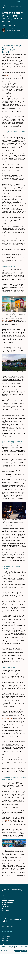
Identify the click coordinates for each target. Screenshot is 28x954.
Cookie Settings (6, 936)
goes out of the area (7, 320)
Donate (4, 909)
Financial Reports (7, 911)
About (4, 896)
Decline (17, 950)
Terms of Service (6, 938)
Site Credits (5, 940)
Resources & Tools (7, 902)
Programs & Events (8, 898)
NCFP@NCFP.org (7, 931)
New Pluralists (5, 820)
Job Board (5, 906)
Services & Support (8, 900)
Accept (24, 950)
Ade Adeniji (9, 29)
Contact (4, 904)
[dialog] (14, 949)
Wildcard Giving (9, 75)
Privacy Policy (5, 935)
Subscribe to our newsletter (12, 889)
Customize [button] (4, 950)
